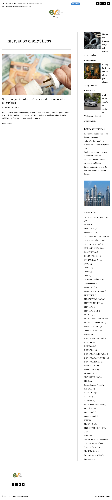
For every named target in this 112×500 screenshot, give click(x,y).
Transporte (88, 459)
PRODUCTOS (89, 416)
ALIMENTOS (89, 228)
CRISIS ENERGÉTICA (10, 107)
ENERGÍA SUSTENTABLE (94, 319)
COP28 (86, 268)
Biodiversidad (89, 232)
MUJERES (88, 396)
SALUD (87, 435)
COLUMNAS (89, 252)
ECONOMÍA (89, 287)
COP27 (86, 264)
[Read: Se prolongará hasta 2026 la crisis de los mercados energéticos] (36, 74)
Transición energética (93, 455)
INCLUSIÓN (89, 346)
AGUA (86, 224)
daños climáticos (90, 283)
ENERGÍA (88, 315)
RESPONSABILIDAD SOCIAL (95, 428)
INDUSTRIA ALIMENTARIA (95, 354)
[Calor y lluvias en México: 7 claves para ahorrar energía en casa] (92, 71)
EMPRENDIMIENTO (92, 303)
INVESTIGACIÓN (91, 369)
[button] (56, 17)
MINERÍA (88, 389)
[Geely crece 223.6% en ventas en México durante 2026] (92, 101)
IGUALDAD (88, 342)
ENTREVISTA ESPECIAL (93, 322)
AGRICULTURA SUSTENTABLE (96, 217)
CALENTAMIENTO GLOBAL (95, 236)
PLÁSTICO (88, 412)
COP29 (87, 271)
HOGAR (87, 334)
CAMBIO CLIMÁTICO (92, 240)
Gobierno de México (92, 330)
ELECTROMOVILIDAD (93, 299)
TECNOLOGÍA (89, 451)
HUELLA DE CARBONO (93, 338)
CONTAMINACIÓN (91, 260)
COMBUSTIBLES (91, 256)
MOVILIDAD (89, 393)
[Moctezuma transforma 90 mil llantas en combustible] (92, 40)
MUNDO (87, 400)
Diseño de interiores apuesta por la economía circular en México (95, 170)
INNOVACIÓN (89, 366)
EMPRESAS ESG (90, 311)
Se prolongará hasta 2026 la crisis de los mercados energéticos (34, 101)
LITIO (86, 381)
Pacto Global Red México (94, 404)
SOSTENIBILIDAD (91, 443)
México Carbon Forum (93, 385)
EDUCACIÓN (89, 295)
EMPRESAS (88, 307)
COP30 (87, 275)
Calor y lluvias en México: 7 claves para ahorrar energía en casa (96, 144)
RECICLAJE (88, 424)
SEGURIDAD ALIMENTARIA (95, 439)
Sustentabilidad (90, 447)
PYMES (87, 420)
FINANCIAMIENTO (91, 326)
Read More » (7, 123)
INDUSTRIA (89, 350)
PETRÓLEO (88, 408)
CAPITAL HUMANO (92, 244)
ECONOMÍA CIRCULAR (93, 291)
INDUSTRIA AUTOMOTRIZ (94, 358)
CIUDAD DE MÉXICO (92, 248)
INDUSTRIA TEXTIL (92, 362)
